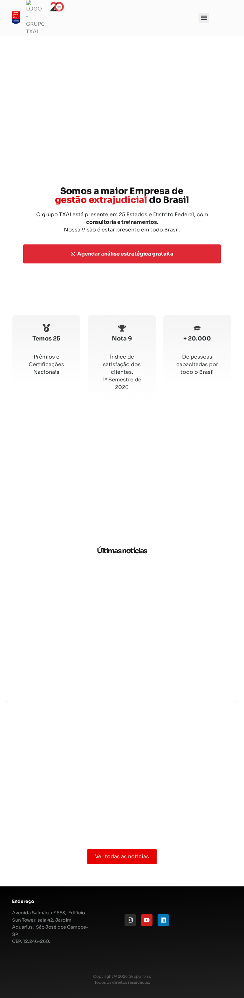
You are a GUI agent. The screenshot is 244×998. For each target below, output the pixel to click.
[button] (204, 18)
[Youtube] (146, 920)
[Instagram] (130, 920)
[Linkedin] (163, 920)
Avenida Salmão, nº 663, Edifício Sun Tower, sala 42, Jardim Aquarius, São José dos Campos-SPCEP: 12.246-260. (50, 927)
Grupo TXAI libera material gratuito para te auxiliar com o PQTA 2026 (122, 576)
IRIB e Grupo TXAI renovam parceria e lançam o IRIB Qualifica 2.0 (122, 717)
